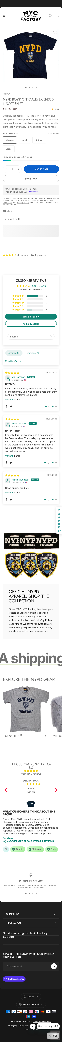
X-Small (39, 140)
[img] (12, 372)
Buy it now (31, 178)
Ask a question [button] (31, 323)
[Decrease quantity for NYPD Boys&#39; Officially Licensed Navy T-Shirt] (6, 169)
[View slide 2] (29, 894)
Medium (10, 140)
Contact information (31, 1029)
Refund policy (12, 1026)
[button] (10, 255)
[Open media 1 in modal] (54, 32)
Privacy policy (24, 1026)
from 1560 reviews (31, 773)
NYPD (6, 93)
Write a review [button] (31, 316)
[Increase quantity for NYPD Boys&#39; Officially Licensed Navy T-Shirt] (18, 169)
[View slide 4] (36, 894)
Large (9, 149)
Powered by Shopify (42, 1021)
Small (24, 140)
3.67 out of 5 (39, 286)
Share (10, 211)
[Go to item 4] (36, 87)
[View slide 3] (32, 894)
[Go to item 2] (29, 87)
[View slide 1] (26, 894)
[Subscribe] (54, 966)
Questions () (32, 353)
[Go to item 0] (26, 87)
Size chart (54, 133)
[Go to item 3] (32, 87)
